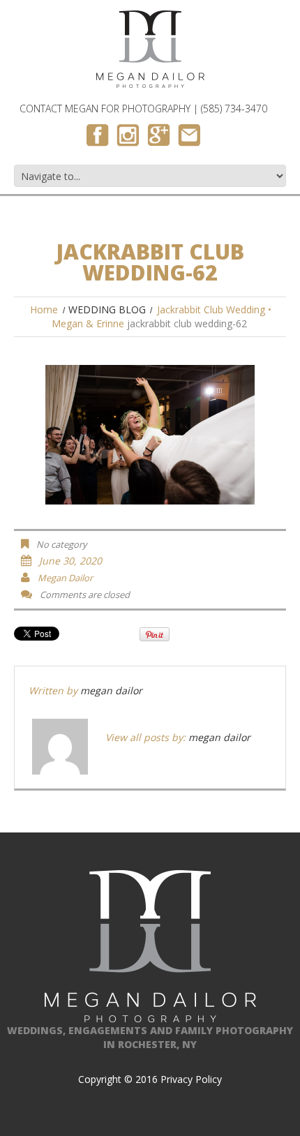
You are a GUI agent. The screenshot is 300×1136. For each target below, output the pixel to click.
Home (44, 309)
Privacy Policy (191, 1079)
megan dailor (65, 577)
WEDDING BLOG (107, 309)
